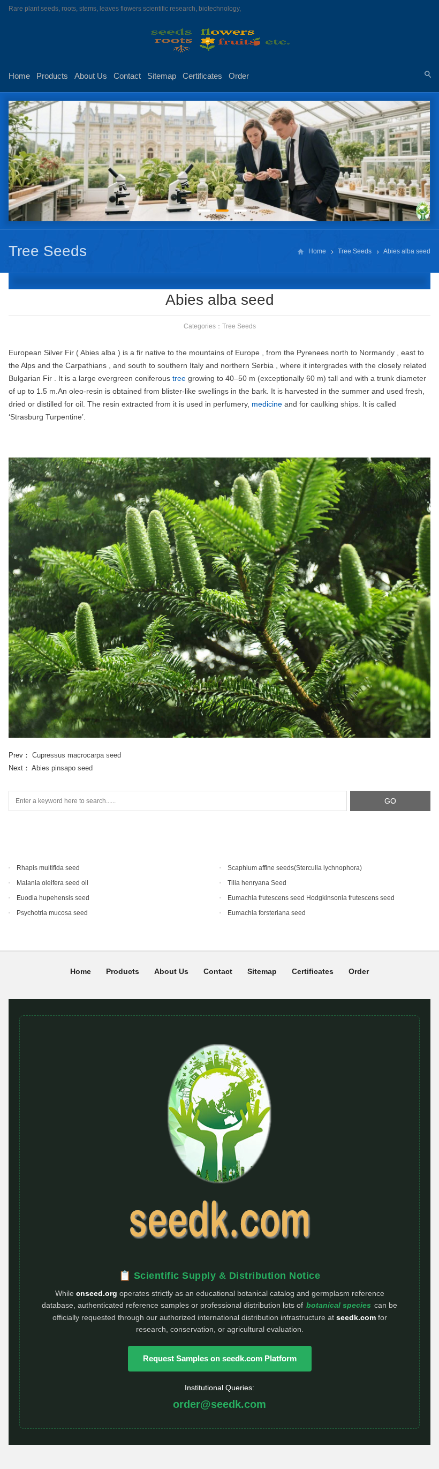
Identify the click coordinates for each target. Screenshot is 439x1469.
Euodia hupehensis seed (53, 898)
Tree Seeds (48, 251)
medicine (267, 404)
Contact (127, 75)
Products (52, 75)
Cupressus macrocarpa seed (76, 755)
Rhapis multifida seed (48, 868)
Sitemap (161, 75)
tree (179, 378)
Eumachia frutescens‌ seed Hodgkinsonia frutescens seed (311, 898)
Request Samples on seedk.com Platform (220, 1358)
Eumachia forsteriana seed (267, 913)
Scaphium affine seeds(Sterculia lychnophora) (295, 868)
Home (19, 75)
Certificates (202, 75)
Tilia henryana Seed (257, 883)
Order (239, 75)
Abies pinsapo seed (62, 768)
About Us (90, 75)
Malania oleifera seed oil (52, 883)
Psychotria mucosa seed (52, 913)
